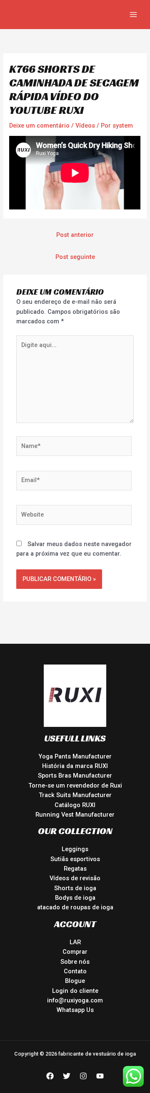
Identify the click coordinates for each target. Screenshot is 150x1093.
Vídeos (85, 125)
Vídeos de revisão (75, 878)
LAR (75, 942)
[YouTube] (100, 1076)
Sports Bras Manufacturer (75, 775)
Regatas (75, 868)
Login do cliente (75, 991)
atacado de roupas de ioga (75, 907)
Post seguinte (75, 257)
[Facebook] (50, 1076)
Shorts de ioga (75, 888)
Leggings (75, 849)
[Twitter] (66, 1076)
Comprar (75, 951)
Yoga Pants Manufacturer (75, 756)
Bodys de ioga (75, 897)
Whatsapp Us (75, 1010)
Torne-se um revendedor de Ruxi (75, 785)
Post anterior (75, 235)
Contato (75, 971)
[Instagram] (83, 1076)
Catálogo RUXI (75, 805)
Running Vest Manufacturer (75, 814)
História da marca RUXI (75, 766)
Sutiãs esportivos (75, 859)
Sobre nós (75, 961)
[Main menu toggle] (133, 14)
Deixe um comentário (39, 125)
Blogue (75, 981)
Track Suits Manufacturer (75, 795)
